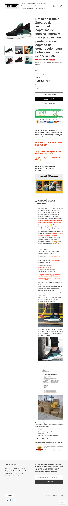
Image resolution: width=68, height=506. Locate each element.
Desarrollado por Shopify (57, 495)
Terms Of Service (10, 476)
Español (9, 495)
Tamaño (37, 77)
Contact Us (16, 468)
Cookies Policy (9, 473)
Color (36, 70)
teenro (49, 495)
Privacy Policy (20, 473)
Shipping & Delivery (10, 471)
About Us (7, 468)
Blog (19, 476)
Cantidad (37, 85)
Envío (47, 62)
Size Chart (25, 468)
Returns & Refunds (24, 471)
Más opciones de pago (49, 103)
